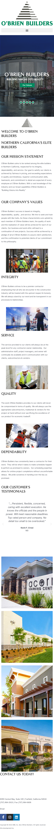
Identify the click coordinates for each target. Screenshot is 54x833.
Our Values (27, 85)
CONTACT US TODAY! (17, 774)
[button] (27, 30)
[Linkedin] (16, 817)
